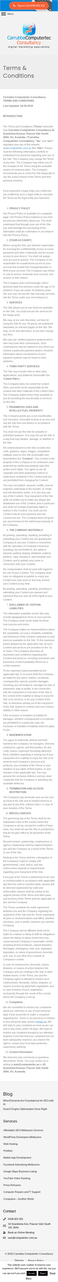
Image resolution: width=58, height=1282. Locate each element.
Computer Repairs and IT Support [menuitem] (21, 1192)
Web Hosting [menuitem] (10, 1144)
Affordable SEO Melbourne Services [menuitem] (23, 1130)
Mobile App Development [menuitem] (17, 1157)
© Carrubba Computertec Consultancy (29, 1253)
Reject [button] (43, 1273)
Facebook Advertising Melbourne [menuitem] (21, 1164)
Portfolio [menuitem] (8, 1150)
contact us (41, 1021)
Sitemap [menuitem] (19, 1260)
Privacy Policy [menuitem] (36, 1260)
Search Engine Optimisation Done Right (25, 1109)
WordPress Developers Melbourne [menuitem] (22, 1137)
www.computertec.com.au (17, 148)
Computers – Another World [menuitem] (18, 1199)
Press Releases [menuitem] (12, 1185)
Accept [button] (31, 1273)
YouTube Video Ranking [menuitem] (16, 1178)
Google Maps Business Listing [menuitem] (20, 1171)
